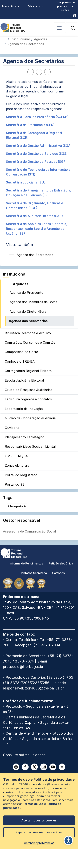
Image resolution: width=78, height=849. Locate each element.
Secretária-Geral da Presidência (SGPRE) (37, 117)
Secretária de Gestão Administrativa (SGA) (39, 146)
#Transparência (17, 506)
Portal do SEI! (15, 484)
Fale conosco (36, 6)
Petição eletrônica (61, 563)
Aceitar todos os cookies (39, 820)
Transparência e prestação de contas (65, 6)
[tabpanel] (39, 157)
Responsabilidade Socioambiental (30, 446)
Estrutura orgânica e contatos (28, 399)
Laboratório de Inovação (24, 409)
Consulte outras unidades (24, 755)
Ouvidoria (12, 428)
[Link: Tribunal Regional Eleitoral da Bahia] (14, 553)
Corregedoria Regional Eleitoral (28, 371)
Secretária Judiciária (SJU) (26, 182)
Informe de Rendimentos (26, 563)
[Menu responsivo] (59, 28)
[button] (73, 28)
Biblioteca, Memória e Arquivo (28, 333)
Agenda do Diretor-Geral (28, 311)
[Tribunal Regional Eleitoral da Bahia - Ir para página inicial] (12, 27)
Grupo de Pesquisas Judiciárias (28, 390)
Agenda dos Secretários (28, 321)
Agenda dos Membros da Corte (33, 302)
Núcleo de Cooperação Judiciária (30, 418)
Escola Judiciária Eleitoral (24, 380)
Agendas (40, 39)
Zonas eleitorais (17, 465)
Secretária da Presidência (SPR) (30, 125)
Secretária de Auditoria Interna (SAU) (34, 216)
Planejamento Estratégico (24, 437)
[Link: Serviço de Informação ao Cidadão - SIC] (74, 15)
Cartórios (58, 573)
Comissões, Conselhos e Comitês (30, 342)
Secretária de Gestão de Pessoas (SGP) (36, 162)
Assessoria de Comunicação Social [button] (29, 531)
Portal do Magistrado (21, 475)
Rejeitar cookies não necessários (39, 832)
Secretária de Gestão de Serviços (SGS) (36, 154)
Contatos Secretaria (33, 573)
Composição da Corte (21, 352)
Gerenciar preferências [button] (39, 843)
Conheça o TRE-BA (20, 361)
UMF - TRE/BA (16, 456)
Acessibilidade (10, 6)
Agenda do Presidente (26, 293)
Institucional (20, 39)
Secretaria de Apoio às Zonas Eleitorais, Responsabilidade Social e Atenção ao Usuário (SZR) (36, 228)
